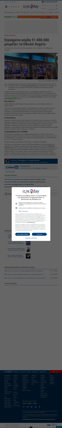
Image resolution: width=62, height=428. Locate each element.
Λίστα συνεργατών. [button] (31, 222)
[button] (31, 211)
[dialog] (31, 214)
